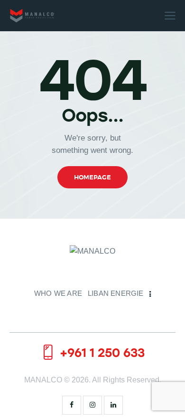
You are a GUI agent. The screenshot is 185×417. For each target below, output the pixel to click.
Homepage (92, 177)
